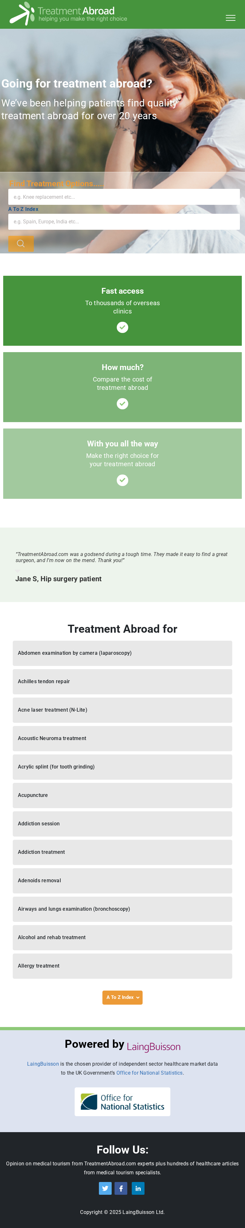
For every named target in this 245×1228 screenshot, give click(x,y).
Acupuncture (33, 795)
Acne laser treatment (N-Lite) (52, 710)
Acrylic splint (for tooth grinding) (56, 767)
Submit (21, 244)
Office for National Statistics (149, 1073)
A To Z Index (23, 209)
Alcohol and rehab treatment (51, 937)
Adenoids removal (39, 880)
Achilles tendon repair (44, 681)
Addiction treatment (41, 852)
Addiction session (39, 824)
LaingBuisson (43, 1064)
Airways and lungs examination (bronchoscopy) (74, 909)
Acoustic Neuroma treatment (52, 738)
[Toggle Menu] (231, 18)
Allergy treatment (38, 966)
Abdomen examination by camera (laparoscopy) (75, 653)
